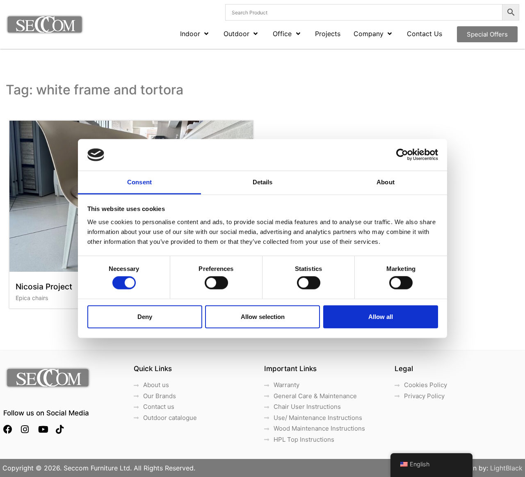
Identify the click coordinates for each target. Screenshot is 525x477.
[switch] (216, 282)
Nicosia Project (44, 286)
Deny (144, 316)
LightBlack (506, 468)
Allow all (380, 316)
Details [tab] (263, 182)
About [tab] (386, 182)
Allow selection (263, 316)
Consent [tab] (139, 182)
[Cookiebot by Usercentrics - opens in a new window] (402, 155)
